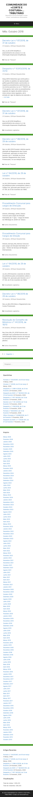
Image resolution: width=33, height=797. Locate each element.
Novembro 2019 (8, 621)
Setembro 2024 (8, 480)
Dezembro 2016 (8, 705)
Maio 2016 (6, 722)
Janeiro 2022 (7, 558)
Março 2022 (7, 553)
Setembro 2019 (8, 626)
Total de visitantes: (9, 785)
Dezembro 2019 (8, 618)
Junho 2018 (7, 662)
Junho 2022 (7, 546)
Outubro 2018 (7, 652)
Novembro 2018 (8, 650)
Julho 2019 (6, 630)
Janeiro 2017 (7, 703)
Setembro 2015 (8, 734)
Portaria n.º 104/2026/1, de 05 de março (16, 380)
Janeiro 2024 (7, 500)
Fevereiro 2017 (8, 701)
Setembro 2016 (8, 713)
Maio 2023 (6, 519)
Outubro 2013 (7, 739)
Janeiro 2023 (7, 529)
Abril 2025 (6, 463)
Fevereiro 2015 (8, 737)
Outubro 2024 (7, 478)
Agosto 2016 (7, 715)
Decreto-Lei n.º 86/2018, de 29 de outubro (15, 140)
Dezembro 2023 (8, 502)
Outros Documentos (10, 225)
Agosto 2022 (7, 541)
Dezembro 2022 (8, 531)
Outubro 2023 (7, 507)
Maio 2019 (6, 635)
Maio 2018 (6, 664)
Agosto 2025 (7, 454)
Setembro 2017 (8, 684)
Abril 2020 (6, 609)
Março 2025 (7, 466)
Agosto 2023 (7, 512)
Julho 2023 (6, 514)
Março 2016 (7, 727)
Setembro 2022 (8, 538)
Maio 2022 (6, 548)
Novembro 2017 (8, 679)
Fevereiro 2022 (8, 555)
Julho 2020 (6, 601)
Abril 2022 (6, 550)
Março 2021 (7, 582)
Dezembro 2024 (8, 473)
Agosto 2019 (7, 628)
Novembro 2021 (8, 563)
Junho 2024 (7, 488)
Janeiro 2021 (7, 587)
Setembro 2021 (8, 567)
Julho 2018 (6, 659)
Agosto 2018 (7, 657)
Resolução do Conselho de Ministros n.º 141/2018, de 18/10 (15, 322)
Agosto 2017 (7, 686)
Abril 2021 (6, 580)
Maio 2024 (6, 490)
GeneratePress (24, 794)
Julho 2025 (6, 456)
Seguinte (10, 354)
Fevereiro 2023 (8, 526)
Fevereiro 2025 (8, 468)
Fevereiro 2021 (8, 584)
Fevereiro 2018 (8, 672)
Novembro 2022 (8, 534)
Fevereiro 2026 (8, 439)
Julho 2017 (6, 688)
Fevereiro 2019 (8, 642)
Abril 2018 (6, 667)
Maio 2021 (6, 577)
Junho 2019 (7, 633)
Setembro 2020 (8, 596)
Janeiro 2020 (7, 616)
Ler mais (6, 97)
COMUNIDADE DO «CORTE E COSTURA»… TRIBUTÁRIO (16, 9)
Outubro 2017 (7, 681)
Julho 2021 (6, 572)
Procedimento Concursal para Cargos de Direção (16, 234)
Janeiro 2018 (7, 674)
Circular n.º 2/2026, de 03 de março (14, 384)
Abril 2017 (6, 696)
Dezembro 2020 (8, 589)
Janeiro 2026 (7, 442)
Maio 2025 (6, 461)
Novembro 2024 (8, 475)
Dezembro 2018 (8, 647)
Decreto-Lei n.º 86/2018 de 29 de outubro (15, 295)
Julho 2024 (6, 485)
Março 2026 (7, 437)
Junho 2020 (7, 604)
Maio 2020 (6, 606)
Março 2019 (7, 640)
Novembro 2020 (8, 592)
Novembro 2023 (8, 504)
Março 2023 (7, 524)
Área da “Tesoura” (10, 60)
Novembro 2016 (8, 708)
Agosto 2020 (7, 599)
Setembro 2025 (8, 451)
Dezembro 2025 (8, 444)
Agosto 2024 (7, 483)
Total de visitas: (8, 783)
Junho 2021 (7, 575)
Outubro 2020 (7, 594)
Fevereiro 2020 (8, 613)
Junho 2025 (7, 458)
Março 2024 (7, 495)
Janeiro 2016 (7, 732)
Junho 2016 (7, 720)
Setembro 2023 (8, 509)
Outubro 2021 (7, 565)
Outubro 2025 (7, 449)
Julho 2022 (6, 543)
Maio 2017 (6, 693)
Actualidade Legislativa (11, 130)
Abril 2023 (6, 521)
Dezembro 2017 (8, 676)
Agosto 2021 (7, 570)
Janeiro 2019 (7, 645)
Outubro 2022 (7, 536)
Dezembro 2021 (8, 560)
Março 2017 (7, 698)
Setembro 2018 (8, 655)
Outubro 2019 (7, 623)
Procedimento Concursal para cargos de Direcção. (16, 204)
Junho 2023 (7, 517)
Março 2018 (7, 669)
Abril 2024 (6, 492)
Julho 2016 (6, 717)
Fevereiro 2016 (8, 730)
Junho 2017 (7, 691)
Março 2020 (7, 611)
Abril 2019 (6, 638)
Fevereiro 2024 (8, 497)
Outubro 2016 (7, 710)
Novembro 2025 (8, 446)
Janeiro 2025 (7, 471)
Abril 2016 (6, 725)
